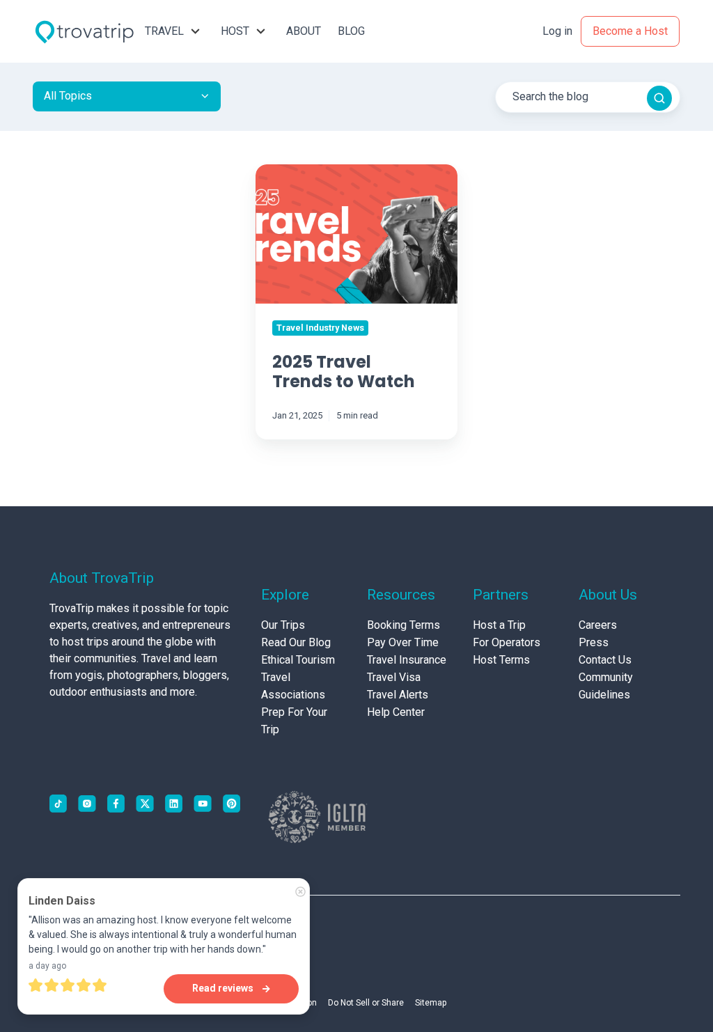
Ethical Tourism (298, 659)
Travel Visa (394, 677)
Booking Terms (403, 625)
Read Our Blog (296, 642)
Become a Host (630, 31)
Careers (598, 625)
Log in (557, 31)
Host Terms (501, 659)
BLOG (351, 31)
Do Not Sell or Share (366, 1003)
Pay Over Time (403, 642)
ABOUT (303, 31)
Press (594, 642)
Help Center (396, 712)
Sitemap (430, 1003)
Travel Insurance (406, 659)
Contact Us (605, 659)
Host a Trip (499, 625)
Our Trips (283, 625)
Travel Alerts (397, 694)
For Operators (506, 642)
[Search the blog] (659, 98)
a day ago (47, 966)
